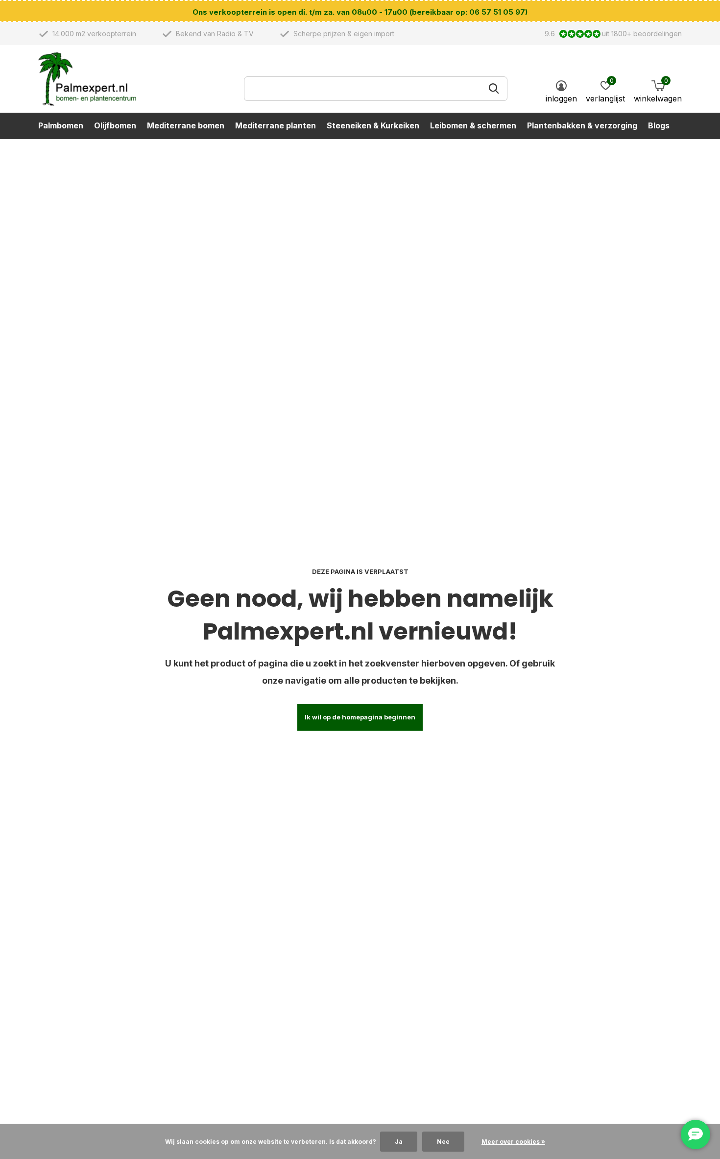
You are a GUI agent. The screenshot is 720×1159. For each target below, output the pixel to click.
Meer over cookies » (513, 1141)
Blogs (659, 125)
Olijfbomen (115, 125)
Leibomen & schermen (473, 125)
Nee (443, 1141)
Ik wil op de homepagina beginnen (360, 717)
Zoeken (493, 88)
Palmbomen (60, 125)
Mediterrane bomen (185, 125)
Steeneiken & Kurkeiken (373, 125)
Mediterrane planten (275, 125)
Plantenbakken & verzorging (582, 125)
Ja (399, 1141)
